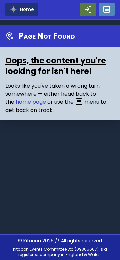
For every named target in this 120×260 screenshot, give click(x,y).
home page (31, 102)
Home (27, 9)
